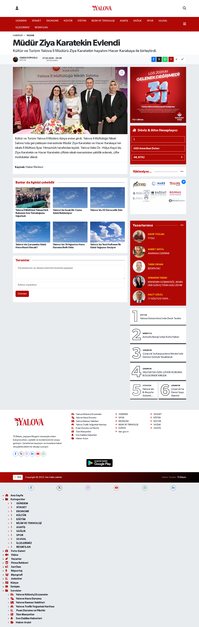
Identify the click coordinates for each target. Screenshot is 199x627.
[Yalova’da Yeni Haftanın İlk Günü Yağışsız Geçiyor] (107, 232)
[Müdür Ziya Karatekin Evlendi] (70, 100)
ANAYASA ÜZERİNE (158, 253)
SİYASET (36, 20)
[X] (21, 453)
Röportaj (16, 570)
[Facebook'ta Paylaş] (153, 59)
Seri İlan (16, 567)
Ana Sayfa (17, 495)
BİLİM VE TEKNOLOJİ (103, 20)
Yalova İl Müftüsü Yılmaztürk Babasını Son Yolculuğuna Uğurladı (32, 213)
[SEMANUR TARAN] (139, 281)
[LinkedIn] (32, 453)
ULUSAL (163, 20)
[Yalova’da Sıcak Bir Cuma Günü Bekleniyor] (70, 197)
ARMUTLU (147, 333)
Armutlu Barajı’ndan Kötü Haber (161, 337)
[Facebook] (15, 453)
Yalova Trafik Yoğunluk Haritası (91, 424)
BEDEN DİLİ (154, 268)
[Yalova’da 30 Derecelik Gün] (107, 197)
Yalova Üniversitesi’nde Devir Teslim (160, 318)
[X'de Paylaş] (159, 59)
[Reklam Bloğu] (158, 95)
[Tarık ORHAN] (139, 266)
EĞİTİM (82, 20)
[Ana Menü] (184, 24)
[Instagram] (26, 453)
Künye (14, 582)
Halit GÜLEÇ (155, 295)
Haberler (18, 35)
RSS (19, 477)
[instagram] (88, 488)
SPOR (150, 20)
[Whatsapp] (43, 453)
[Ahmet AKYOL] (139, 251)
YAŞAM (30, 35)
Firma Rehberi (19, 562)
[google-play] (99, 463)
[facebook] (31, 488)
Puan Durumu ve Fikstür (87, 428)
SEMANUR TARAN (157, 278)
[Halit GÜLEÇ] (139, 296)
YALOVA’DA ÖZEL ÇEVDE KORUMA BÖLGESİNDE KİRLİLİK (162, 374)
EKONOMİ (52, 20)
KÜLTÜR (68, 20)
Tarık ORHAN (155, 264)
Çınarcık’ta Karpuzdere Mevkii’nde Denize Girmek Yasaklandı (163, 355)
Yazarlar (16, 559)
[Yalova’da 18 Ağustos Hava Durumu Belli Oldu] (70, 232)
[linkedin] (173, 488)
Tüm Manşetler (83, 431)
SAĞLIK (137, 20)
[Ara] (184, 8)
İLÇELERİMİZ (23, 27)
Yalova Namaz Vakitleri (87, 421)
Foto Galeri (18, 551)
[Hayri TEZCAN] (139, 236)
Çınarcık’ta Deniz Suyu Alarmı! (177, 392)
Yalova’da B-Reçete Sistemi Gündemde (149, 392)
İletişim (15, 586)
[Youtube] (37, 453)
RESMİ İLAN (41, 27)
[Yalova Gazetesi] (102, 8)
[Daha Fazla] (171, 59)
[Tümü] (181, 171)
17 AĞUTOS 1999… (159, 298)
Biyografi (17, 574)
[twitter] (59, 488)
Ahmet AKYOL (156, 249)
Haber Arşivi (82, 438)
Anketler (16, 578)
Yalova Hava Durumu (86, 417)
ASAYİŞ (124, 20)
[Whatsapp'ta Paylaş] (165, 59)
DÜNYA (122, 428)
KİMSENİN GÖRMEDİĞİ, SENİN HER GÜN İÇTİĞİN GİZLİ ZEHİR (165, 284)
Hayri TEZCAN (156, 234)
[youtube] (116, 488)
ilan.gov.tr (124, 431)
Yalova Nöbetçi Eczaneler (89, 414)
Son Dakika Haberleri (86, 435)
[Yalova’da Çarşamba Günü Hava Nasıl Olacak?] (33, 232)
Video (14, 555)
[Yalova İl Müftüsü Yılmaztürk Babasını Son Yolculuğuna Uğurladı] (33, 197)
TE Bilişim (181, 477)
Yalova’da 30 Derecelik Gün (106, 210)
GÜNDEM (21, 20)
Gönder (22, 293)
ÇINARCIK (147, 350)
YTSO (151, 238)
